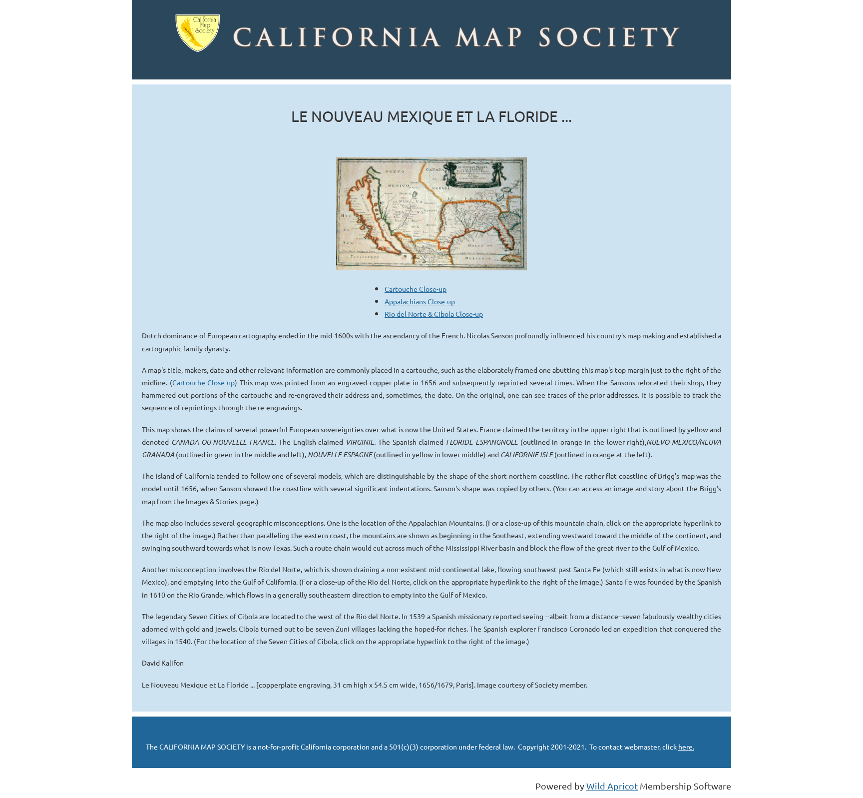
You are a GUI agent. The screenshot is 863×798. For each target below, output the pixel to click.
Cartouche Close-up (415, 288)
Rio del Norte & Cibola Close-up (434, 313)
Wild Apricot (612, 786)
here (685, 746)
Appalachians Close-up (420, 301)
